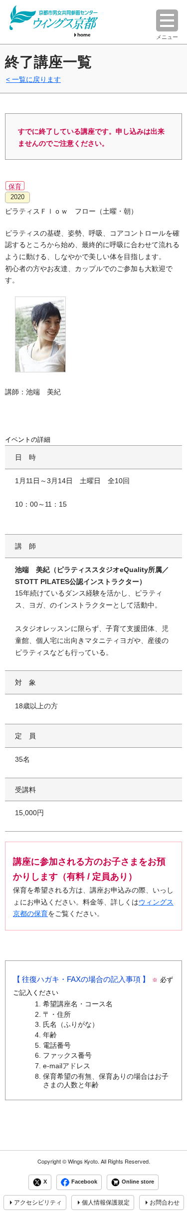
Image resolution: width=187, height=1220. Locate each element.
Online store (138, 1182)
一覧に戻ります (36, 79)
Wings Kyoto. (83, 1161)
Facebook (84, 1182)
